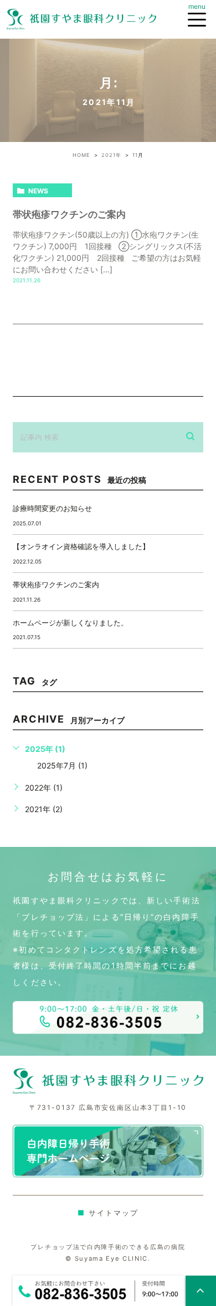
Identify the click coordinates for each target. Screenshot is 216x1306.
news (38, 191)
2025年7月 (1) (62, 765)
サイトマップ (108, 1212)
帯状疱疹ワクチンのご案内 (69, 214)
